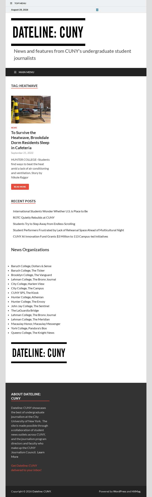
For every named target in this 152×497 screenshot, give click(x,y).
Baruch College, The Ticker (28, 270)
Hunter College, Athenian (27, 297)
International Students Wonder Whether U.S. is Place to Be (50, 211)
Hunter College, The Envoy (28, 301)
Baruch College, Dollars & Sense (31, 266)
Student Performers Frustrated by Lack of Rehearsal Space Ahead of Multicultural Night (68, 230)
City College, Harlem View (27, 283)
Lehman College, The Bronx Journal (33, 279)
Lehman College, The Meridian (30, 319)
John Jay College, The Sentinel (30, 306)
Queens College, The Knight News (32, 332)
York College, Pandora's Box (29, 328)
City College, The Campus (27, 288)
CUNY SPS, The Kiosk (25, 292)
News (14, 127)
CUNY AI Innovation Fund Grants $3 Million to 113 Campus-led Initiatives (60, 236)
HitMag (136, 491)
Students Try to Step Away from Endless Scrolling (44, 223)
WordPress (119, 491)
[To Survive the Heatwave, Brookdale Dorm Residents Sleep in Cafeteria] (31, 109)
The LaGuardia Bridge (25, 310)
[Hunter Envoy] (97, 9)
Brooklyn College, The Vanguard (31, 275)
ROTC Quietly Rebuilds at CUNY (33, 217)
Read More (18, 186)
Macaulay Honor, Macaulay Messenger (35, 323)
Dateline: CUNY (41, 491)
